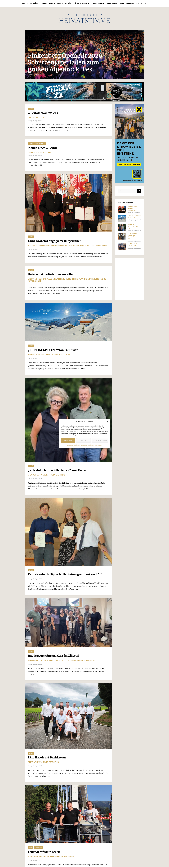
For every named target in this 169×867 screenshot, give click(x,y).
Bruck (30, 848)
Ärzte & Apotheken (83, 3)
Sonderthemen (132, 3)
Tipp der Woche (40, 144)
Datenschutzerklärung (73, 445)
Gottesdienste (99, 3)
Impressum (98, 445)
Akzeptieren (68, 440)
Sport (44, 3)
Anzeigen (69, 3)
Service (144, 3)
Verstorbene (112, 3)
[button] (107, 422)
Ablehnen (83, 440)
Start (40, 57)
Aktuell (25, 3)
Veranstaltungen (56, 3)
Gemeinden (35, 3)
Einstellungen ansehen (100, 440)
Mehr (122, 3)
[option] (84, 54)
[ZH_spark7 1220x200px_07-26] (84, 91)
